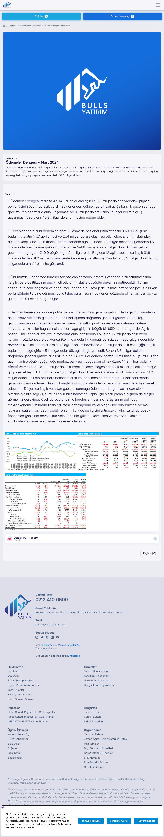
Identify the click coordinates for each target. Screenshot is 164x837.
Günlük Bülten (92, 716)
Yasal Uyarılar (16, 690)
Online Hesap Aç (120, 16)
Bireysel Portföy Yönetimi (99, 685)
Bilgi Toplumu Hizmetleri (98, 748)
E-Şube (39, 16)
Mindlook (75, 655)
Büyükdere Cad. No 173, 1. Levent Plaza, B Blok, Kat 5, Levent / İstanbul (78, 612)
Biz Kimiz (13, 671)
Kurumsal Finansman (96, 675)
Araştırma (12, 26)
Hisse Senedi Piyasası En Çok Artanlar (31, 716)
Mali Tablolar (91, 743)
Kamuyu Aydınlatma (20, 694)
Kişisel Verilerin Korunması (23, 685)
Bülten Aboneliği (18, 739)
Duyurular (13, 675)
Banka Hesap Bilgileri (20, 680)
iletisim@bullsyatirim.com (50, 624)
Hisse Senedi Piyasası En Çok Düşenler (31, 712)
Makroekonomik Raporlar (30, 26)
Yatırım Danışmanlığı (96, 671)
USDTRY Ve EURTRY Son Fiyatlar (28, 721)
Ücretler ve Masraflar (96, 680)
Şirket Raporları (93, 721)
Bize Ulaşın (14, 743)
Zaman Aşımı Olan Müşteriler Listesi (105, 739)
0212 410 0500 (51, 600)
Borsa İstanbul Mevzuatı (98, 753)
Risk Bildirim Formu (96, 762)
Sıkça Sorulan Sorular (21, 699)
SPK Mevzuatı (92, 757)
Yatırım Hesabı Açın (19, 734)
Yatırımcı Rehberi (94, 734)
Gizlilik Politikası (93, 767)
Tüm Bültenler (92, 712)
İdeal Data (14, 753)
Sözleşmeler (15, 757)
